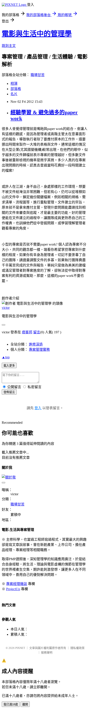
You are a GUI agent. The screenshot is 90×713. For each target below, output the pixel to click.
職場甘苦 (38, 75)
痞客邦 (27, 332)
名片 (13, 94)
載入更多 (9, 365)
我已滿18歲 (10, 704)
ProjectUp (13, 589)
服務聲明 (46, 652)
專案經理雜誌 (16, 584)
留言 (36, 332)
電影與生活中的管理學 (37, 34)
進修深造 (36, 344)
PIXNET (20, 648)
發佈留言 (9, 392)
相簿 (13, 83)
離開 (25, 704)
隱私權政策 (77, 648)
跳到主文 (9, 46)
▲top (6, 357)
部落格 (15, 89)
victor (6, 307)
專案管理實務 (39, 349)
